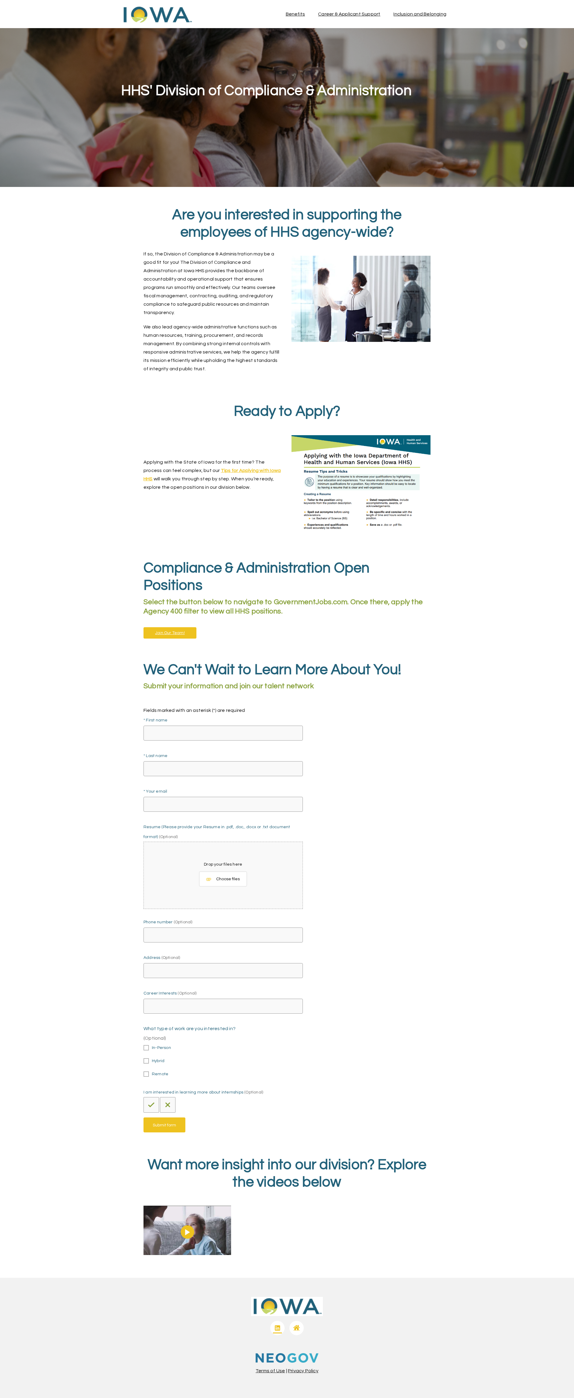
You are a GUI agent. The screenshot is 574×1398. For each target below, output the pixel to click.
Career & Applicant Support (349, 14)
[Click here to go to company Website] (296, 1328)
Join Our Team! (170, 633)
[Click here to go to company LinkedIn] (277, 1328)
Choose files (228, 879)
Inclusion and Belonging (419, 14)
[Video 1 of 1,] (187, 1253)
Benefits (295, 14)
